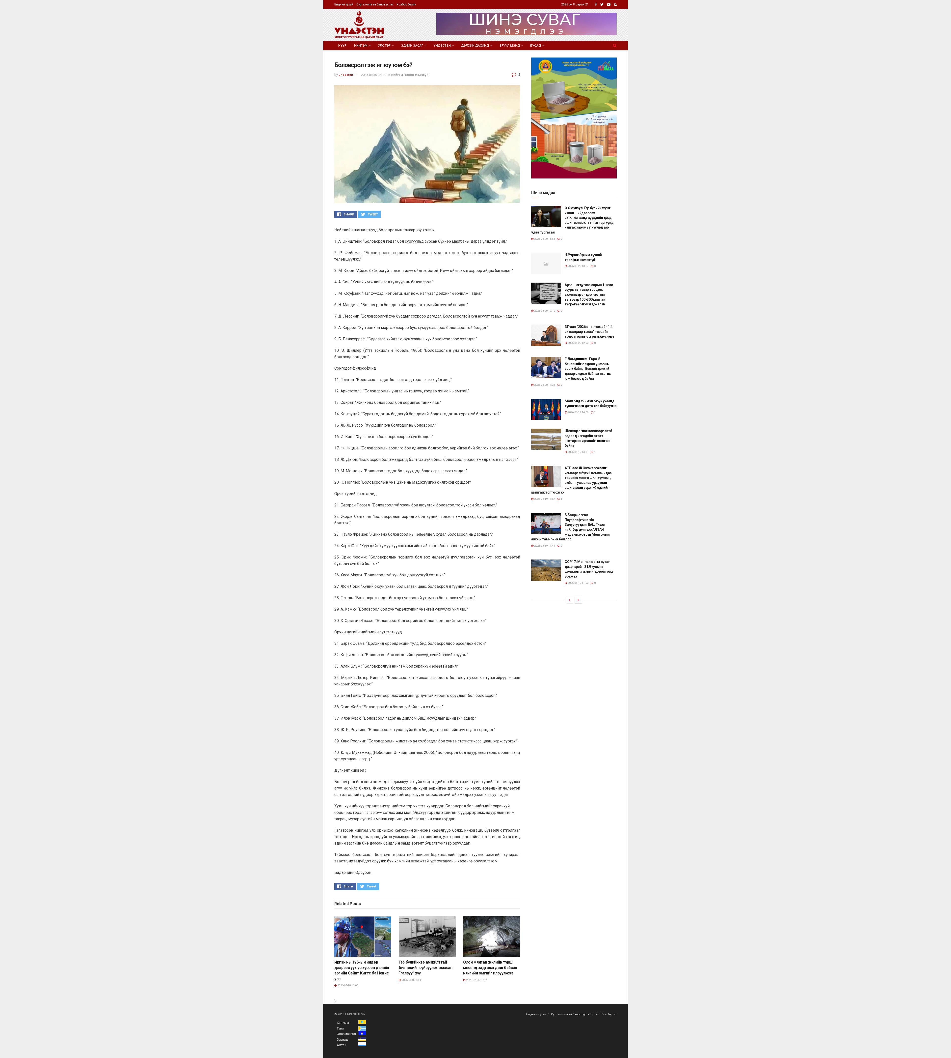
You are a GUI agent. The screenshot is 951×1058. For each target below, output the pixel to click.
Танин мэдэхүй (416, 75)
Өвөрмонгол (346, 1034)
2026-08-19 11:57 (544, 498)
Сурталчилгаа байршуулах (375, 4)
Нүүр (342, 45)
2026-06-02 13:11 (412, 980)
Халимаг (343, 1023)
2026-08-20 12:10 (544, 310)
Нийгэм (361, 45)
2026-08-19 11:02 (577, 583)
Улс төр (384, 45)
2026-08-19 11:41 (544, 545)
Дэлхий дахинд (475, 45)
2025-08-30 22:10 (373, 75)
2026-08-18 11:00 (347, 985)
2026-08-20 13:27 (577, 266)
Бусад (535, 45)
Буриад (342, 1039)
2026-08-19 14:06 (577, 412)
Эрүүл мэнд (509, 45)
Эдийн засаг (412, 45)
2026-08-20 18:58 (544, 238)
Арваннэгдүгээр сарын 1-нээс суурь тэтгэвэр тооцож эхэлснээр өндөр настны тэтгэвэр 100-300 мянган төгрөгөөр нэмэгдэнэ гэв (589, 294)
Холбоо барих (406, 4)
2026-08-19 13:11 (577, 452)
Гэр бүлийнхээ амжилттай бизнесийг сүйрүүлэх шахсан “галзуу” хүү (425, 968)
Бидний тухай (343, 4)
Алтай (341, 1045)
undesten (346, 75)
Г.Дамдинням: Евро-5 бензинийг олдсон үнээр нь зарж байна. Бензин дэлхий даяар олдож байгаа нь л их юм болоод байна (588, 368)
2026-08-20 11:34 (544, 384)
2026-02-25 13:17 (476, 980)
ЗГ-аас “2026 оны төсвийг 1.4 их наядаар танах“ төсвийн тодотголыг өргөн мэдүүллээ (589, 331)
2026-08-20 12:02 (577, 343)
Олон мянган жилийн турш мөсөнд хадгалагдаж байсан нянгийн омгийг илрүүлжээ (490, 968)
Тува (340, 1028)
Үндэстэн (442, 45)
